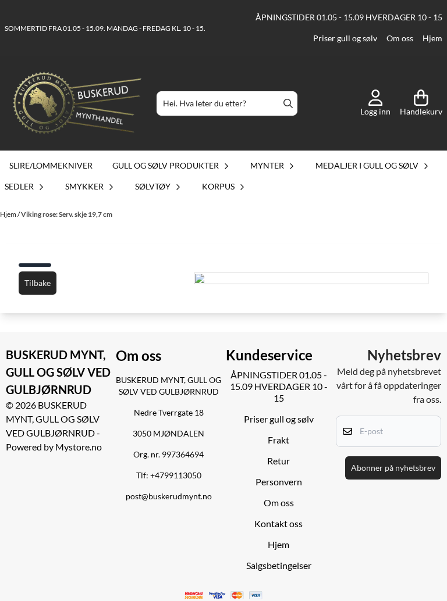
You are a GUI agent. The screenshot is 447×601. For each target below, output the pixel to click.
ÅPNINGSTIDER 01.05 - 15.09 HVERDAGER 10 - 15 (349, 17)
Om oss (399, 38)
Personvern (279, 481)
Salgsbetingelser (278, 565)
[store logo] (77, 104)
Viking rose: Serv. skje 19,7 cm (66, 214)
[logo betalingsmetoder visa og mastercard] (224, 595)
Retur (278, 460)
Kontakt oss (278, 523)
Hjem (432, 38)
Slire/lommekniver (51, 165)
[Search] (288, 103)
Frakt (278, 439)
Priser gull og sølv (345, 38)
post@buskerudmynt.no (169, 496)
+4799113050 (175, 475)
